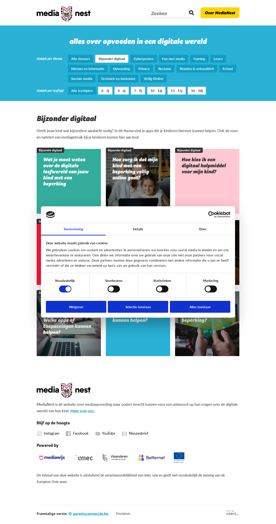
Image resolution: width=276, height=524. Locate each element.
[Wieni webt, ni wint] (232, 512)
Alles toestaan (200, 307)
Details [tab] (138, 229)
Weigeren (76, 307)
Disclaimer (123, 513)
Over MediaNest (220, 12)
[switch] (114, 289)
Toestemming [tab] (73, 229)
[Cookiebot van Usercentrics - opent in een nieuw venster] (211, 214)
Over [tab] (202, 229)
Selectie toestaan (138, 307)
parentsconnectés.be (90, 513)
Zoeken (159, 13)
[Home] (64, 12)
